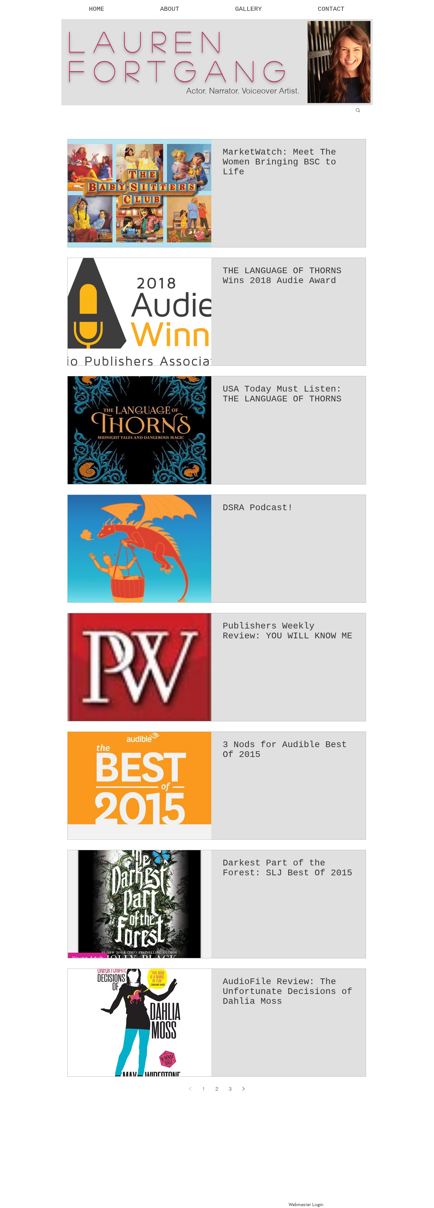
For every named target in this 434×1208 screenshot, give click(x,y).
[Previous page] (190, 1088)
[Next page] (243, 1088)
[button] (358, 110)
